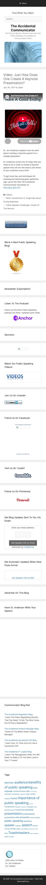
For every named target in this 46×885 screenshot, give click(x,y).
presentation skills (12, 817)
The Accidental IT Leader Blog (18, 752)
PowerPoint (20, 810)
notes (35, 807)
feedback (7, 798)
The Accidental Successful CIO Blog (20, 740)
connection (16, 794)
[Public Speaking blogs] (16, 274)
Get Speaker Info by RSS (23, 578)
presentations (28, 814)
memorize (23, 807)
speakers (18, 825)
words (11, 836)
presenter (25, 817)
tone (31, 833)
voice (6, 836)
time (6, 833)
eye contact (31, 794)
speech (27, 825)
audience (21, 782)
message (30, 807)
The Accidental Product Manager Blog (21, 729)
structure (31, 829)
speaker (9, 825)
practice (29, 809)
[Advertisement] (11, 657)
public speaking (13, 820)
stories (13, 829)
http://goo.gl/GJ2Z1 (12, 188)
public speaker (35, 817)
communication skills (21, 791)
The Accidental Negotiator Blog (18, 714)
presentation (13, 813)
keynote (17, 807)
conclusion (34, 791)
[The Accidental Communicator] (23, 427)
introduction (9, 807)
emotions (23, 794)
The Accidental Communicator (23, 28)
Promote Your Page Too (23, 454)
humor (14, 798)
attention (9, 782)
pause (13, 810)
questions (28, 821)
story (18, 829)
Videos (9, 195)
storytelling (24, 829)
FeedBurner (29, 547)
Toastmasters (18, 833)
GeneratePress (23, 881)
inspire (31, 803)
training (35, 833)
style (36, 829)
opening (7, 810)
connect (7, 794)
